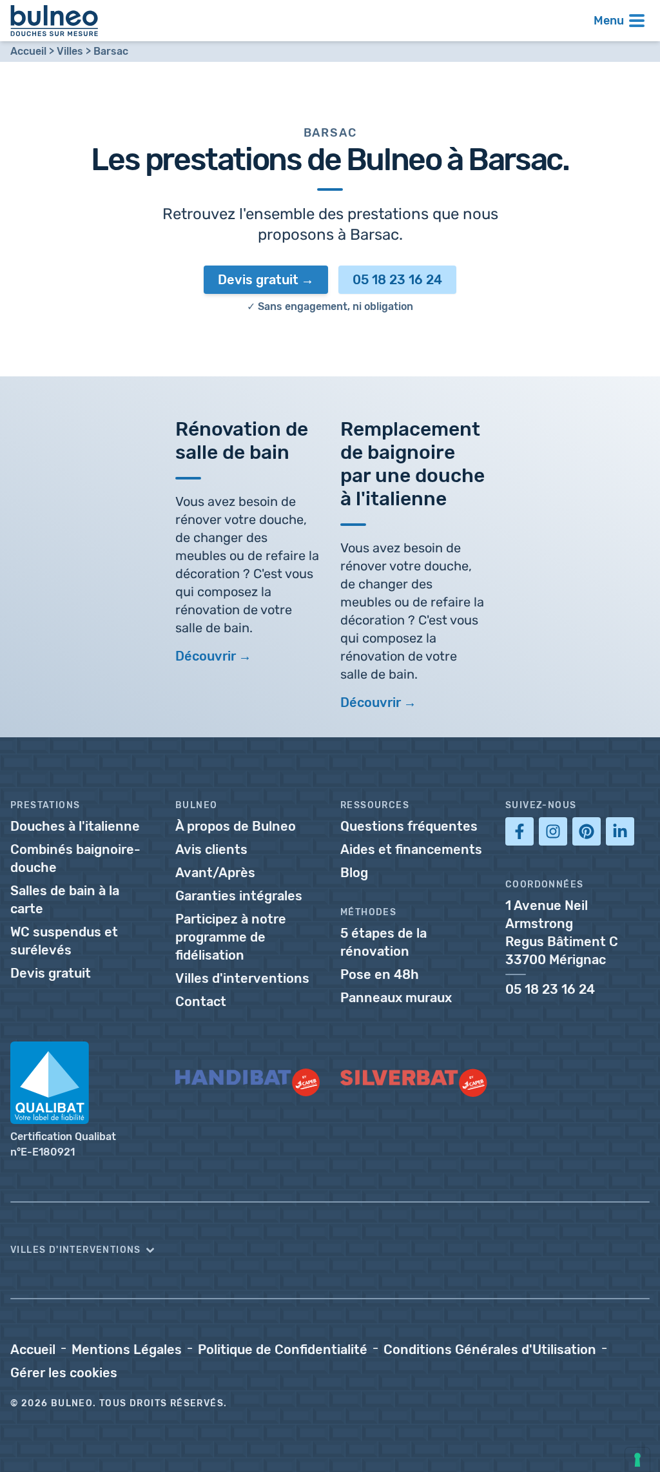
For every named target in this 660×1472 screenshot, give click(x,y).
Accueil (28, 51)
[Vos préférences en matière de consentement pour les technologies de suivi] (637, 1460)
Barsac (110, 51)
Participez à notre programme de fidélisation (230, 937)
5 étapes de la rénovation (383, 942)
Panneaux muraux (396, 997)
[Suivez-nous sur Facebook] (519, 831)
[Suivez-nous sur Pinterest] (586, 831)
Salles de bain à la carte (64, 899)
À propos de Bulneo (235, 826)
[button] (330, 1250)
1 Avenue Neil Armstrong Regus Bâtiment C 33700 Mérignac (561, 932)
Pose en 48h (379, 974)
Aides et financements (411, 849)
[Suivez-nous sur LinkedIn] (620, 831)
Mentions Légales (127, 1349)
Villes (70, 51)
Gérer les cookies (63, 1372)
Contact (200, 1001)
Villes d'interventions (242, 978)
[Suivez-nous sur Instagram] (553, 831)
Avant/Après (215, 872)
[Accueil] (54, 20)
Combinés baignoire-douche (75, 858)
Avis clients (211, 849)
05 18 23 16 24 (397, 279)
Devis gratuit (258, 279)
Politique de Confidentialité (282, 1349)
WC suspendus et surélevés (64, 941)
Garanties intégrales (238, 896)
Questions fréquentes (409, 826)
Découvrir (205, 656)
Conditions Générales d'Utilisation (489, 1349)
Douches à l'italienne (75, 826)
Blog (354, 872)
